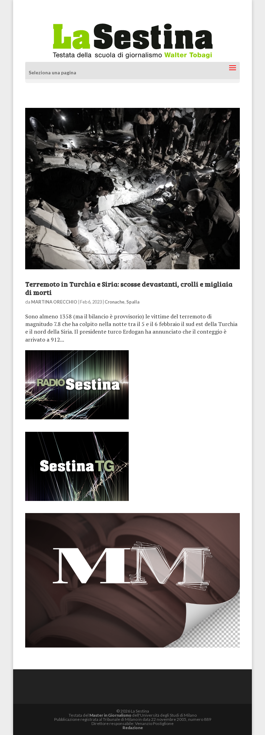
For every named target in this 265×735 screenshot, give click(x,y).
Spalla (132, 302)
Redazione (132, 727)
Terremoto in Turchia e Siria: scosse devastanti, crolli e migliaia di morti (129, 288)
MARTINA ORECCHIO (54, 302)
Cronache (115, 302)
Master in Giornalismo (110, 715)
